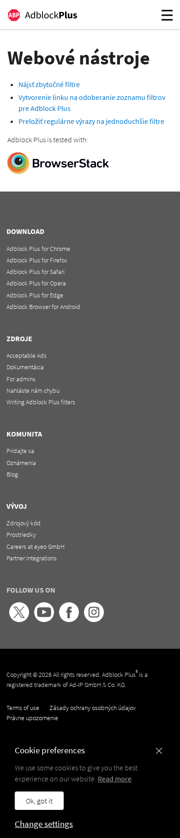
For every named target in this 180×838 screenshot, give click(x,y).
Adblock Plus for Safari (35, 272)
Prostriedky (21, 534)
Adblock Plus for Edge (34, 295)
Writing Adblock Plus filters (40, 402)
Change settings (44, 823)
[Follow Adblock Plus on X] (19, 620)
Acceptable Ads (26, 355)
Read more (115, 778)
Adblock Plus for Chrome (38, 248)
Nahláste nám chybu (33, 390)
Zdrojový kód (23, 523)
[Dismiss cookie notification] (159, 751)
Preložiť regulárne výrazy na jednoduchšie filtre (91, 121)
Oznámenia (21, 463)
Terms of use (22, 708)
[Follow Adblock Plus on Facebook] (69, 620)
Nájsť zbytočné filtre (49, 84)
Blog (12, 474)
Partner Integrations (31, 558)
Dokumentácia (25, 367)
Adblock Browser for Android (43, 307)
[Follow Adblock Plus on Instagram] (94, 620)
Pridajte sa (20, 451)
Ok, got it (39, 800)
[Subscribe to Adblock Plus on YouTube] (44, 620)
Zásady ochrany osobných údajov (92, 708)
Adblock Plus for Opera (36, 283)
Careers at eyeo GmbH (35, 546)
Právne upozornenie (32, 718)
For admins (21, 379)
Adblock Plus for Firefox (36, 260)
